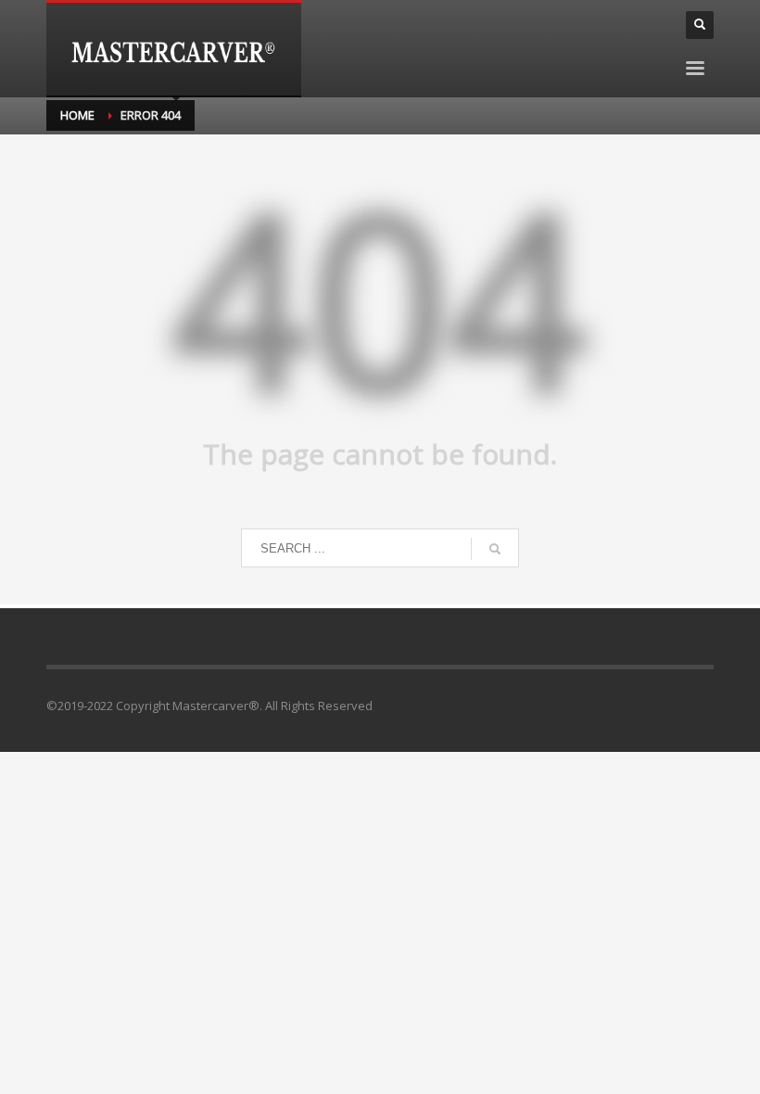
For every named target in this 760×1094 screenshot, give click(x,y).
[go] (495, 548)
